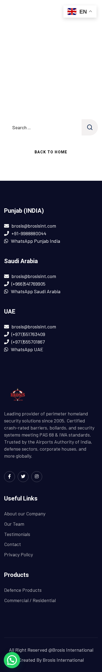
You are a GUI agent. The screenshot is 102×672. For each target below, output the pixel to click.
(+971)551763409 (28, 334)
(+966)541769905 (28, 284)
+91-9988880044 (28, 233)
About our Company (24, 513)
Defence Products (23, 590)
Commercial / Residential (30, 600)
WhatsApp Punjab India (35, 241)
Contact (12, 544)
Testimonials (17, 534)
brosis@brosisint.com (33, 226)
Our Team (14, 524)
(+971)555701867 (28, 342)
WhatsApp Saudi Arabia (35, 291)
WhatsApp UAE (27, 349)
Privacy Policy (18, 554)
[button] (12, 660)
